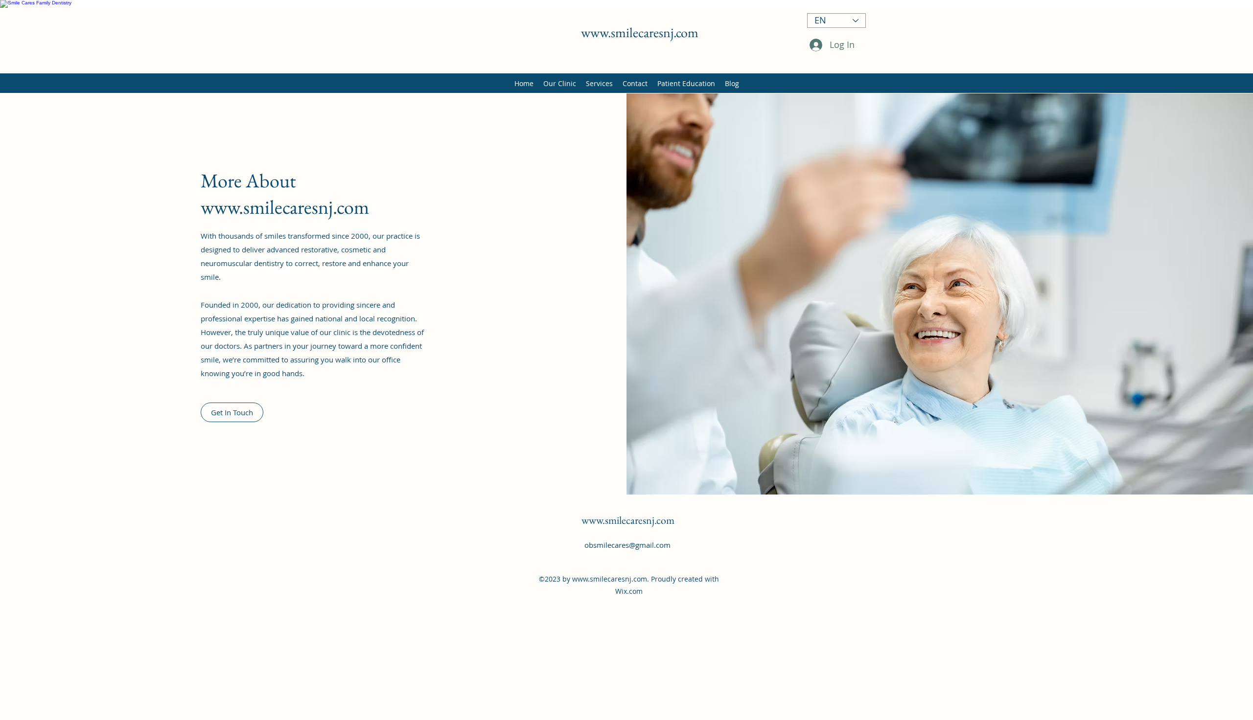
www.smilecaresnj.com (639, 32)
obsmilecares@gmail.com (627, 545)
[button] (232, 412)
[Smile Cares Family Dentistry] (626, 4)
